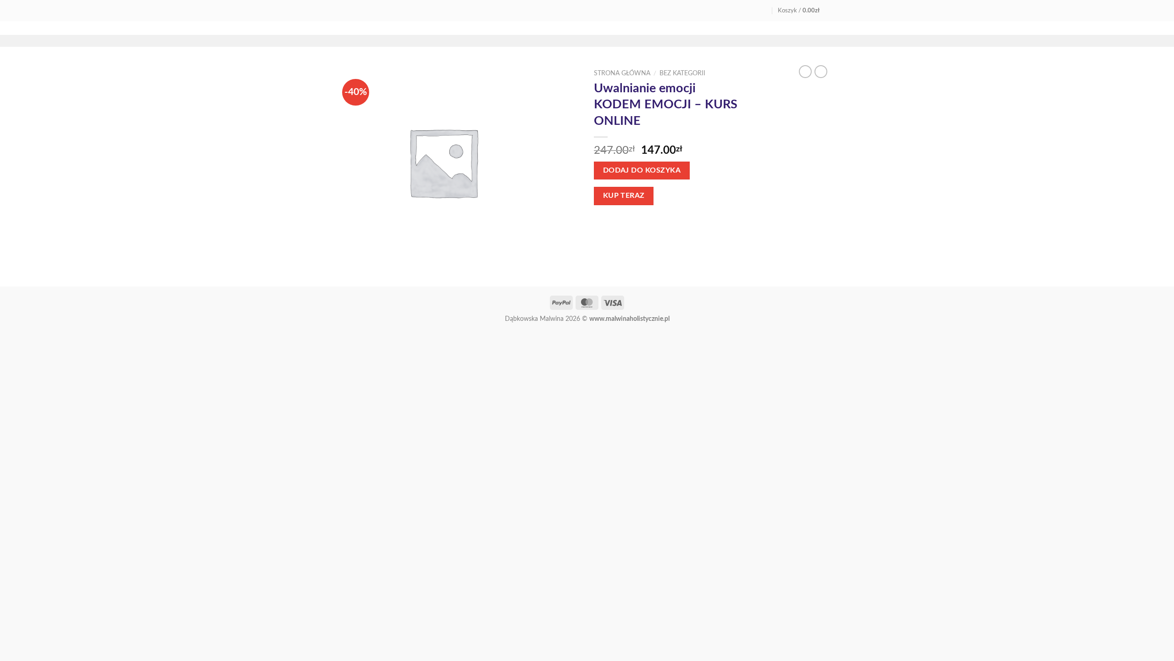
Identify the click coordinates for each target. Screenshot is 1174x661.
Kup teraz (624, 195)
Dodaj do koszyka (642, 170)
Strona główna (622, 73)
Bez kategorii (682, 73)
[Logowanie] (765, 10)
